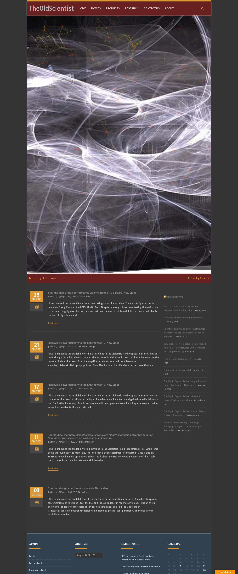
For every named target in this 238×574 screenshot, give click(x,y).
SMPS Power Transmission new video (183, 317)
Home (82, 8)
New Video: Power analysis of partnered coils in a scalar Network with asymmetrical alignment (185, 348)
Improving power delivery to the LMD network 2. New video (83, 343)
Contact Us (152, 8)
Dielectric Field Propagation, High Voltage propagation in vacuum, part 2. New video (184, 426)
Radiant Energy (88, 347)
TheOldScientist (51, 8)
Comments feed (37, 570)
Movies (96, 8)
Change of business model (177, 370)
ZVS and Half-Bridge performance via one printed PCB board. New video (92, 292)
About (169, 8)
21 (204, 566)
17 (180, 566)
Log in (32, 556)
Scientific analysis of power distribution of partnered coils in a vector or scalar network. (184, 332)
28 (204, 570)
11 (186, 562)
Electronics (87, 296)
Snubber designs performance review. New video (78, 488)
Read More (53, 323)
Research (132, 8)
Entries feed (35, 563)
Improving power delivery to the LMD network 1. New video (83, 384)
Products (113, 8)
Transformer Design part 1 (177, 359)
